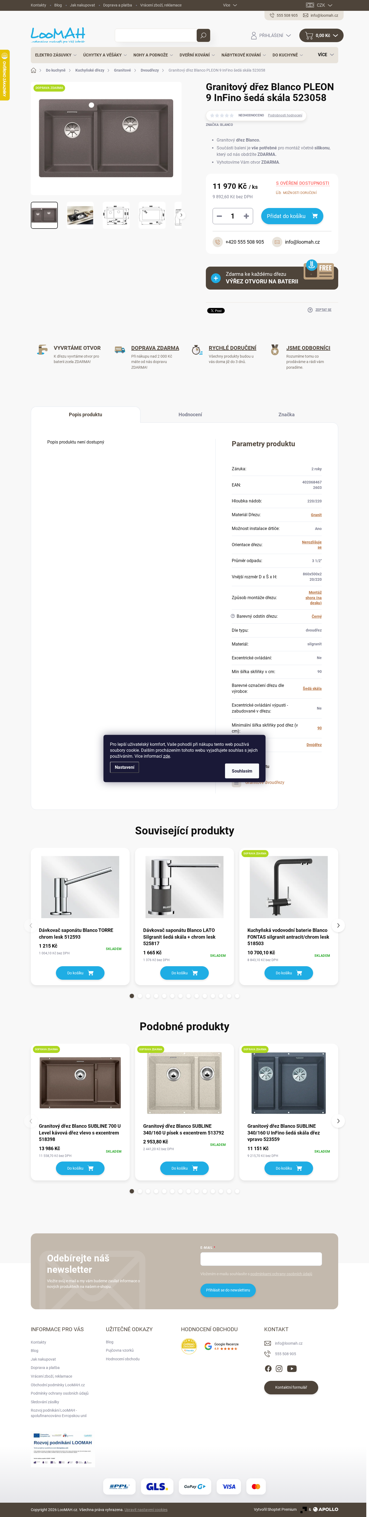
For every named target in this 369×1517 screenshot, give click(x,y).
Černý (317, 616)
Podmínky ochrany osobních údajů (60, 1393)
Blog (58, 5)
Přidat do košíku (286, 216)
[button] (132, 996)
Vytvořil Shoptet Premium (275, 1509)
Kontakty (38, 5)
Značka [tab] (287, 414)
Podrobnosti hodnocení (285, 115)
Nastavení (124, 767)
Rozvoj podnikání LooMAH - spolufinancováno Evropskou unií (58, 1413)
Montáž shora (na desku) (314, 597)
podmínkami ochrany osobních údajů (281, 1274)
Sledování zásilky (45, 1402)
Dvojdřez (314, 745)
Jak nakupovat (82, 5)
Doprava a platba (117, 5)
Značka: (219, 125)
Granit (316, 515)
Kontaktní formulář (291, 1387)
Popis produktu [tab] (85, 414)
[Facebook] (268, 1368)
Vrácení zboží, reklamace (161, 5)
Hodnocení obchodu (123, 1359)
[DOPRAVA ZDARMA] (288, 887)
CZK (321, 5)
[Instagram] (279, 1368)
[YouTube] (292, 1368)
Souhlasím (242, 771)
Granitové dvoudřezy (264, 782)
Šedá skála (312, 688)
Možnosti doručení (300, 193)
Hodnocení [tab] (190, 414)
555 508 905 (285, 1354)
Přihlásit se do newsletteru (228, 1290)
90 (319, 728)
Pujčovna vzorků (120, 1350)
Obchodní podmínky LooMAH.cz (58, 1385)
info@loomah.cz (289, 1343)
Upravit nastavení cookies (146, 1510)
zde (166, 756)
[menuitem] (54, 55)
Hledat (203, 35)
